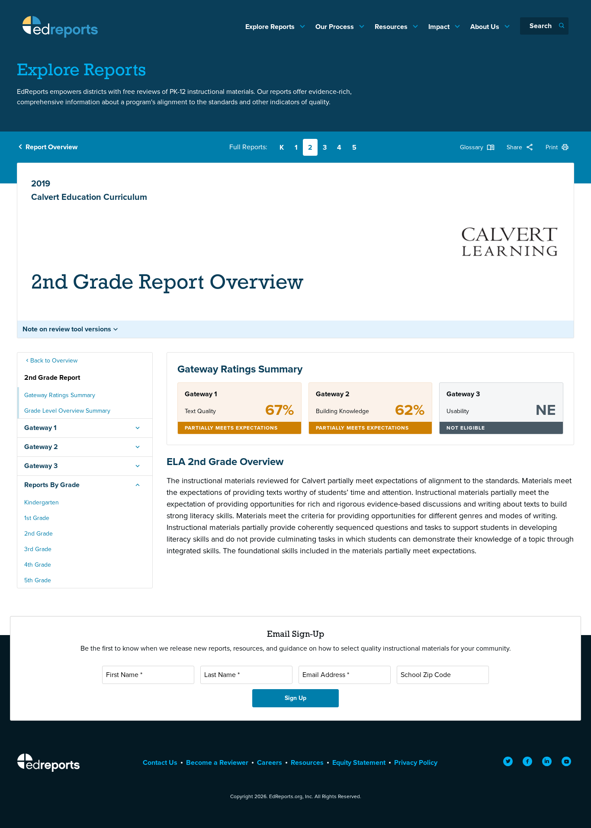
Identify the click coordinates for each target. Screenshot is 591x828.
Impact (439, 27)
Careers (269, 762)
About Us (485, 27)
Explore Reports (270, 27)
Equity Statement (358, 762)
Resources (392, 27)
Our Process (335, 27)
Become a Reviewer (217, 762)
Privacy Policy (415, 762)
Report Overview (51, 147)
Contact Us (160, 762)
